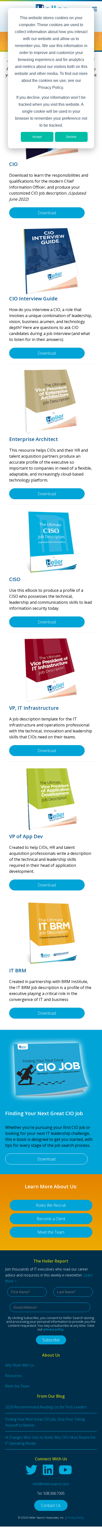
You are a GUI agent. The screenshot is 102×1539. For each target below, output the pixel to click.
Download (47, 213)
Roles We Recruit (51, 1205)
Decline (71, 137)
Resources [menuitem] (13, 1375)
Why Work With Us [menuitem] (19, 1365)
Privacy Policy (76, 1517)
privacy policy (53, 1329)
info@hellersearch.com (51, 1484)
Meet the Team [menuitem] (17, 1386)
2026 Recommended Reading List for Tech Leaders (46, 1407)
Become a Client (51, 1218)
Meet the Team (50, 1232)
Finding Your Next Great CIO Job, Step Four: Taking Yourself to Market (45, 1422)
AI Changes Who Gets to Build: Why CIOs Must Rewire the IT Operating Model (50, 1440)
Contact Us (51, 1505)
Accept (37, 137)
